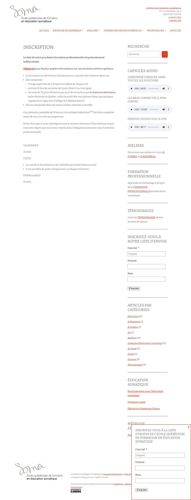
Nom (130, 273)
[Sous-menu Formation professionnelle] (143, 30)
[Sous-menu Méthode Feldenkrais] (82, 30)
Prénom (132, 260)
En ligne (132, 348)
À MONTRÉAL (148, 156)
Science (132, 359)
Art (129, 332)
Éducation (133, 316)
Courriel (133, 248)
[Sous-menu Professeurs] (165, 30)
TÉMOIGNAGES (146, 217)
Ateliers (132, 337)
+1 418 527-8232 (174, 17)
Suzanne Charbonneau (113, 474)
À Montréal (134, 321)
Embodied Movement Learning (145, 343)
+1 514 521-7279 (175, 20)
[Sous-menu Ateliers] (99, 30)
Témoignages (135, 364)
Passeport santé (137, 402)
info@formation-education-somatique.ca (163, 8)
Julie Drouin (130, 474)
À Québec (133, 327)
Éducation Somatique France (144, 408)
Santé (131, 354)
